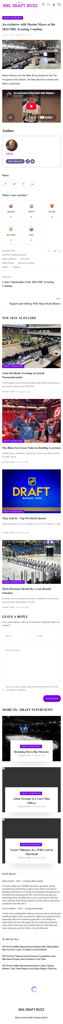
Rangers (16, 267)
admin (9, 153)
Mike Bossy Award (26, 263)
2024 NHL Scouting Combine (14, 255)
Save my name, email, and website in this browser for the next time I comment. (32, 688)
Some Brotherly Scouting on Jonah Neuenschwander (23, 375)
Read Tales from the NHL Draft (31, 1018)
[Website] (27, 161)
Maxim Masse (8, 263)
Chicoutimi (25, 259)
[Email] (32, 161)
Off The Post (12, 939)
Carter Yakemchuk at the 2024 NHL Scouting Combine (28, 284)
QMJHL (5, 267)
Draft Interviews (13, 18)
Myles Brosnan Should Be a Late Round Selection (26, 591)
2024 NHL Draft (8, 251)
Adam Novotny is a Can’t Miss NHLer (31, 801)
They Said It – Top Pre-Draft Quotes (24, 518)
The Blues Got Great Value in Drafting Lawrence (31, 448)
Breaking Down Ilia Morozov (31, 752)
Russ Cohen (10, 391)
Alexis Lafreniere (9, 259)
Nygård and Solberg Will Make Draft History (35, 303)
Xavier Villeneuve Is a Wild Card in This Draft (31, 852)
